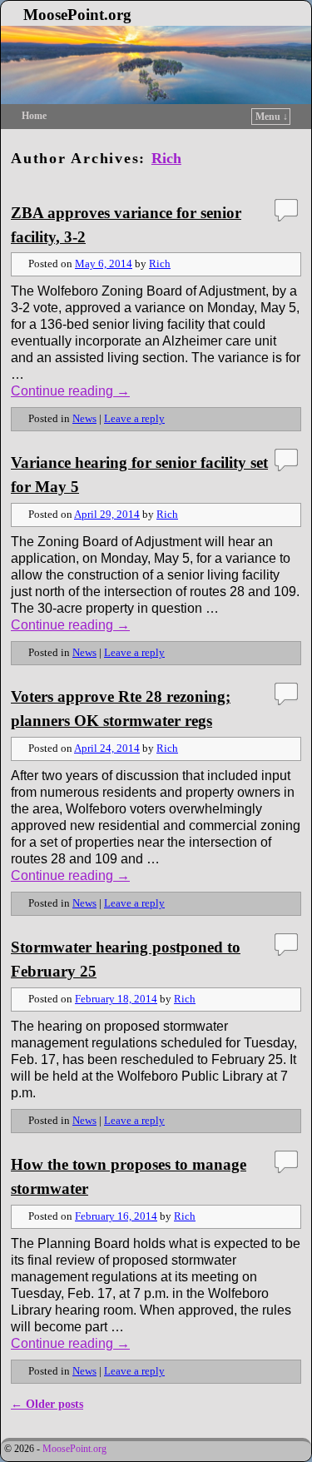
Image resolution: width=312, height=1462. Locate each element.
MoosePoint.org (77, 14)
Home (34, 116)
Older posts (47, 1403)
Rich (166, 158)
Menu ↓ (271, 116)
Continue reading (70, 391)
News (84, 419)
